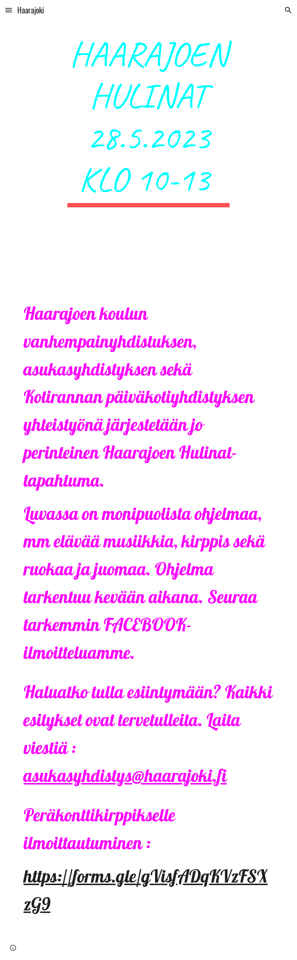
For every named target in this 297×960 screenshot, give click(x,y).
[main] (148, 154)
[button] (8, 10)
